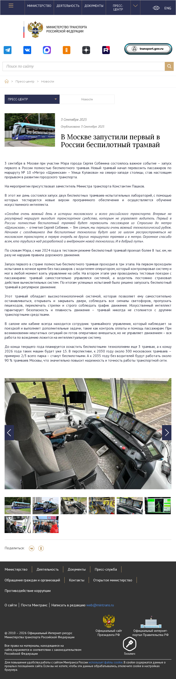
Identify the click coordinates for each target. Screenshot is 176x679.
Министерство (39, 6)
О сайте (11, 605)
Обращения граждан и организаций (32, 580)
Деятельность (67, 6)
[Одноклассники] (42, 548)
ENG (167, 8)
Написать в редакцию (82, 605)
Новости (47, 81)
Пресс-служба (106, 569)
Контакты (76, 580)
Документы (93, 6)
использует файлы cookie (106, 662)
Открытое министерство (112, 580)
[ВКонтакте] (33, 548)
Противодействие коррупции (28, 590)
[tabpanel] (88, 433)
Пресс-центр (118, 7)
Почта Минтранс (34, 605)
